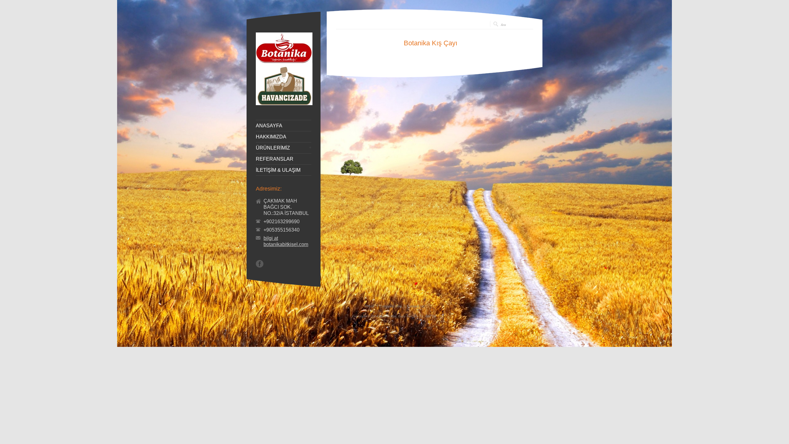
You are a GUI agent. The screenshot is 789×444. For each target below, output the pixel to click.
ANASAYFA (269, 125)
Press (369, 306)
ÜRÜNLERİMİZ (273, 148)
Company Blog (391, 306)
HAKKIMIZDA (271, 136)
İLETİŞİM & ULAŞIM (278, 170)
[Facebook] (260, 264)
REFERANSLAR (274, 159)
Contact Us (415, 306)
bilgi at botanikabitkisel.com (286, 241)
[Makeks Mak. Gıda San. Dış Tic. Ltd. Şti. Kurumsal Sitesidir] (284, 103)
